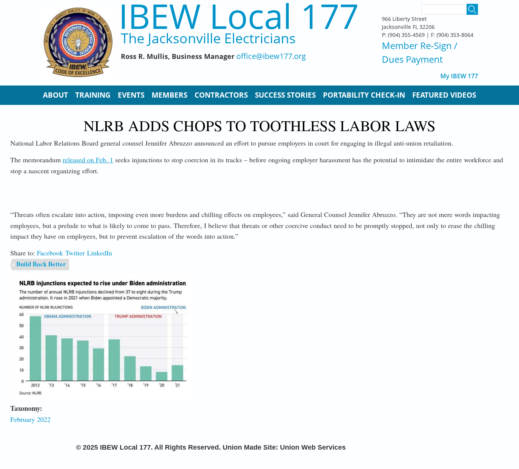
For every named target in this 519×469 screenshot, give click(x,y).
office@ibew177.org (271, 56)
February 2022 (30, 419)
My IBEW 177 (459, 76)
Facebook (50, 252)
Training (93, 95)
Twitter (75, 252)
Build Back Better (41, 264)
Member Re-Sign (417, 45)
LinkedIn (99, 252)
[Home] (78, 43)
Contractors (221, 95)
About (55, 95)
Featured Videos (444, 95)
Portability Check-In (364, 95)
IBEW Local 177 (239, 16)
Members (169, 95)
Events (131, 95)
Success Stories (285, 95)
